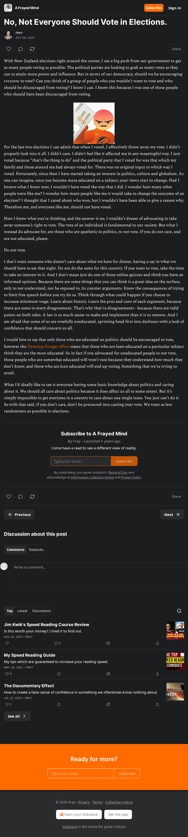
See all (14, 716)
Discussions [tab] (41, 611)
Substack (69, 826)
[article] (94, 634)
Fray (19, 33)
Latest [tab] (22, 611)
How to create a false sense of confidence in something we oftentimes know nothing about (80, 692)
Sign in (174, 7)
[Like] (9, 49)
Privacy (84, 802)
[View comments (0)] (20, 49)
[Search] (179, 611)
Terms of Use (117, 472)
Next (168, 514)
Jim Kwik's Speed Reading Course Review (46, 624)
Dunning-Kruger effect (48, 346)
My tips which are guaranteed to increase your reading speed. (56, 661)
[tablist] (25, 550)
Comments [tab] (15, 549)
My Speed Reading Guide (29, 655)
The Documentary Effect (29, 685)
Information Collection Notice (92, 477)
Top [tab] (9, 611)
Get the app (118, 814)
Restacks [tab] (36, 549)
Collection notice (119, 802)
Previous (23, 514)
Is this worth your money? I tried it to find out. (43, 630)
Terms (98, 802)
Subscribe (154, 8)
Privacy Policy (131, 477)
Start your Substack (81, 814)
